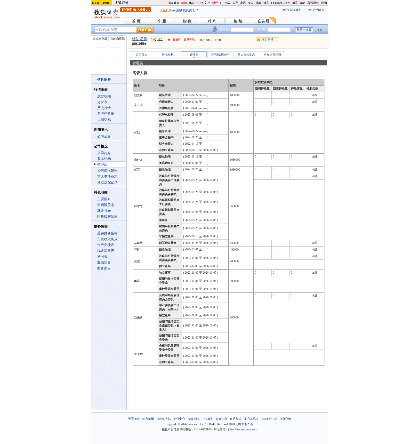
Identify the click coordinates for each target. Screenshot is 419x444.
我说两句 (313, 3)
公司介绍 (285, 418)
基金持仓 (104, 211)
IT (221, 3)
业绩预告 (104, 262)
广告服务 (207, 418)
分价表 (102, 102)
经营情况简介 (107, 171)
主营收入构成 (107, 239)
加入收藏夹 (294, 10)
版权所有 (247, 424)
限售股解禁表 (107, 216)
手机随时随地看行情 (185, 10)
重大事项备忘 (107, 176)
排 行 (212, 21)
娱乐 (203, 3)
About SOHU (269, 418)
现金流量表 (105, 251)
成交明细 (104, 96)
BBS (303, 3)
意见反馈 (166, 10)
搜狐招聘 (193, 418)
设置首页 (134, 418)
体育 (192, 3)
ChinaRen (276, 3)
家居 (243, 3)
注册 (320, 30)
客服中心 (221, 418)
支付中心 (179, 418)
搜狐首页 (173, 3)
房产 (235, 3)
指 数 (187, 21)
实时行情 (268, 39)
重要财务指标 (107, 233)
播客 (266, 3)
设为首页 (319, 10)
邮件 (287, 3)
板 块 (238, 21)
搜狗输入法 (163, 418)
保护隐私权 (251, 418)
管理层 (102, 164)
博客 (295, 3)
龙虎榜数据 (105, 114)
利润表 (102, 256)
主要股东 (104, 199)
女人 (251, 3)
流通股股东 (105, 205)
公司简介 (104, 153)
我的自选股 (117, 38)
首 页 (136, 21)
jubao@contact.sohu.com (242, 429)
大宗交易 (104, 119)
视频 (258, 3)
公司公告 (104, 136)
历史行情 (104, 108)
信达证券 (139, 39)
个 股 (161, 21)
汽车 (227, 3)
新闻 (184, 3)
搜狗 (324, 3)
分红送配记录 (107, 182)
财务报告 (104, 268)
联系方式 (235, 418)
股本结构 (104, 159)
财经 (215, 3)
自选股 (263, 21)
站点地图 (148, 418)
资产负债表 (105, 245)
